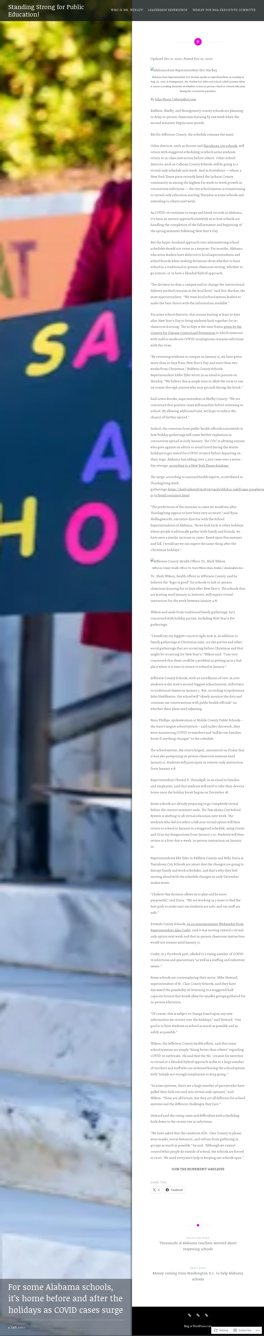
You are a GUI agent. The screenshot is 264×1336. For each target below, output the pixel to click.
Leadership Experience (167, 10)
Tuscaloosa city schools (220, 145)
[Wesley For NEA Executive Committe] (206, 1315)
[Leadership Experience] (198, 1315)
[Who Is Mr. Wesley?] (189, 1315)
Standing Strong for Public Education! (46, 10)
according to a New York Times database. (199, 465)
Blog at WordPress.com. (198, 1326)
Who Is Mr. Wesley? (127, 10)
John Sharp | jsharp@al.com (175, 99)
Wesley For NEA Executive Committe (224, 10)
